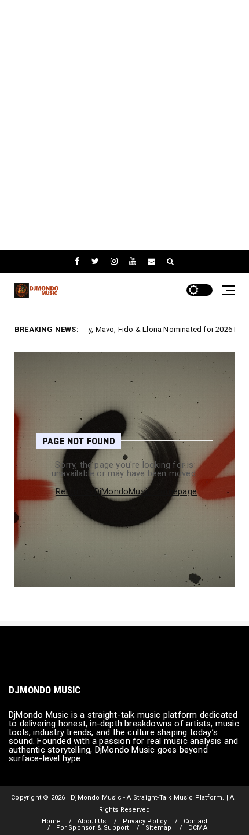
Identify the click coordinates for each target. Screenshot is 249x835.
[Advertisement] (124, 125)
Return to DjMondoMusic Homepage (126, 491)
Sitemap (158, 828)
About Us (92, 821)
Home (51, 821)
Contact (195, 821)
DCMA (197, 828)
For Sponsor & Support (92, 828)
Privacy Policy (145, 821)
